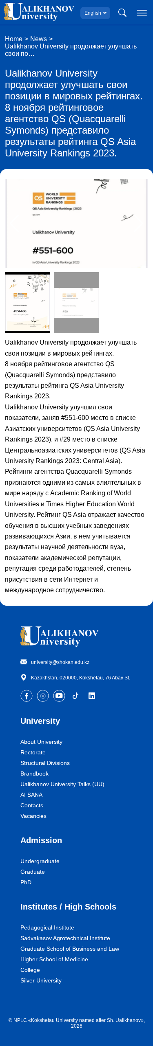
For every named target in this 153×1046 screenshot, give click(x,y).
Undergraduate (40, 861)
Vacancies (33, 816)
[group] (76, 223)
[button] (138, 224)
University (40, 720)
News (38, 38)
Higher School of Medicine (54, 959)
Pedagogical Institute (47, 927)
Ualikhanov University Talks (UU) (62, 784)
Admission (41, 840)
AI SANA (31, 794)
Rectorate (33, 752)
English (92, 13)
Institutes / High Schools (68, 906)
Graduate (32, 871)
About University (41, 741)
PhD (25, 882)
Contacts (31, 805)
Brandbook (34, 773)
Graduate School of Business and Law (69, 948)
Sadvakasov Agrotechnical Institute (65, 938)
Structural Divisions (45, 763)
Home (13, 38)
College (30, 970)
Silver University (41, 980)
